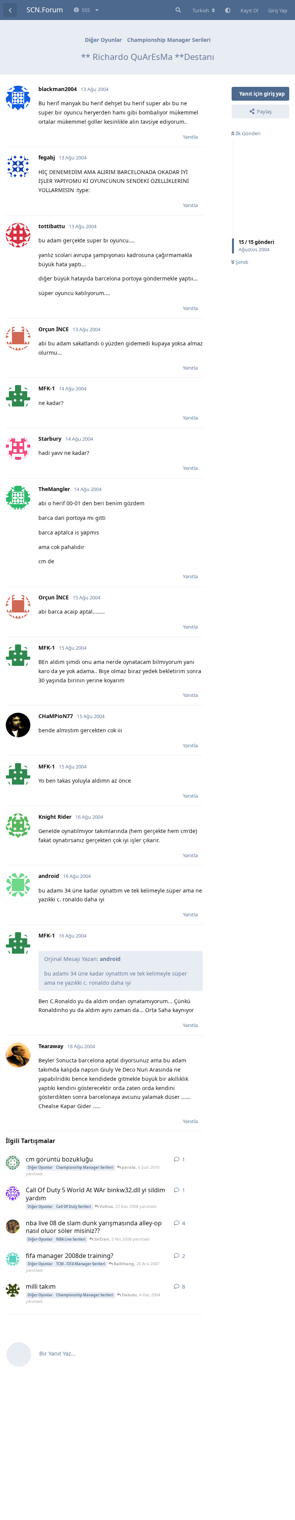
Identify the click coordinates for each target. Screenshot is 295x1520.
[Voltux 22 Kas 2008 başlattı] (13, 1193)
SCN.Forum (45, 9)
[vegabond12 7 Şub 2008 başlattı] (13, 1226)
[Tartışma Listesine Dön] (10, 10)
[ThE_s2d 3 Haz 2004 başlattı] (13, 1290)
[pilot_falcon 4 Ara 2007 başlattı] (13, 1259)
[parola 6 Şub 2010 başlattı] (13, 1163)
